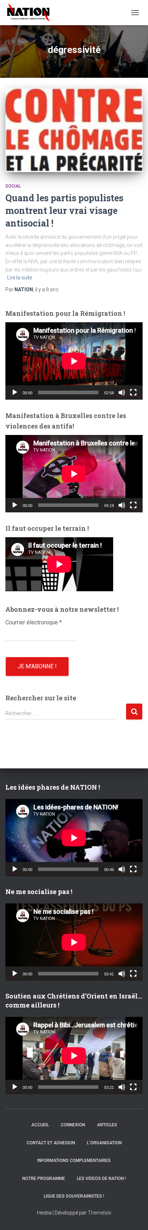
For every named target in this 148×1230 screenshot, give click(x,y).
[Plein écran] (133, 392)
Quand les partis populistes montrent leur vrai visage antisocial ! (64, 210)
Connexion (73, 1124)
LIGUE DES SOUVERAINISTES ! (74, 1196)
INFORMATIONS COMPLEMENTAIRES (74, 1160)
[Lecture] (14, 392)
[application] (74, 361)
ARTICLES (107, 1124)
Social (13, 186)
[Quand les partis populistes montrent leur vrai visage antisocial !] (74, 130)
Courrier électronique (33, 622)
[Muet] (121, 392)
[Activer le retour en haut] (134, 1216)
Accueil (40, 1124)
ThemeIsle (99, 1213)
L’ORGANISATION (104, 1142)
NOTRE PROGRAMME (43, 1178)
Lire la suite (19, 277)
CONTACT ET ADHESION (51, 1142)
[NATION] (31, 13)
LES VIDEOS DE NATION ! (101, 1178)
